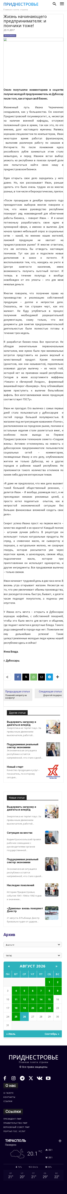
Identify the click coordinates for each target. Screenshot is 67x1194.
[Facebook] (17, 677)
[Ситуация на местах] (51, 837)
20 (32, 1008)
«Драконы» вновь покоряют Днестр (25, 910)
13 (32, 999)
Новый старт (15, 766)
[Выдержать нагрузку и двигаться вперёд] (53, 727)
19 (24, 1008)
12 (24, 999)
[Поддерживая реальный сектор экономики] (53, 749)
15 (49, 999)
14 (41, 999)
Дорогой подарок (52, 695)
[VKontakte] (39, 1078)
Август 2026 (33, 965)
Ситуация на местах (19, 832)
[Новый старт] (53, 772)
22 (49, 1008)
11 (16, 999)
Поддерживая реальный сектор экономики (22, 746)
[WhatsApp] (33, 677)
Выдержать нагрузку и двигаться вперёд (21, 723)
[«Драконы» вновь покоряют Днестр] (51, 913)
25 (16, 1016)
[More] (57, 677)
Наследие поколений (20, 885)
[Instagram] (13, 1078)
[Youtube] (48, 1078)
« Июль (10, 1033)
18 (16, 1008)
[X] (25, 677)
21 (41, 1008)
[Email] (41, 677)
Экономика (9, 36)
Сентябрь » (52, 1033)
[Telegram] (49, 677)
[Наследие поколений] (51, 890)
